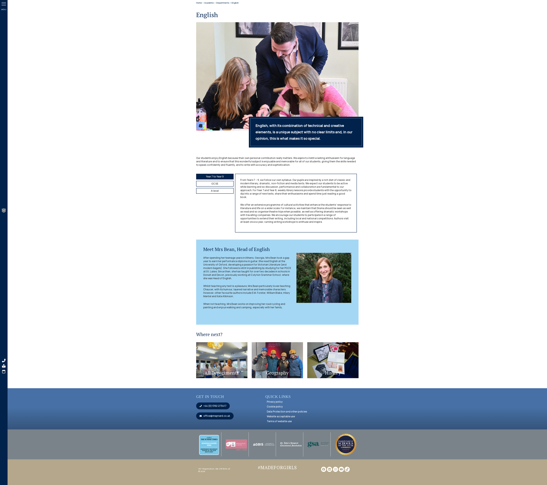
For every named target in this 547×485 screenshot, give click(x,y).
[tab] (214, 176)
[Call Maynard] (3, 360)
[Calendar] (3, 371)
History (333, 373)
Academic (209, 2)
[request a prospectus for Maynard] (3, 366)
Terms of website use (279, 421)
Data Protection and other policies (287, 411)
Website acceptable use (281, 416)
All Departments (222, 373)
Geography (277, 373)
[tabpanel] (296, 203)
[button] (4, 4)
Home (199, 2)
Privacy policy (275, 401)
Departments (222, 2)
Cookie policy (275, 406)
